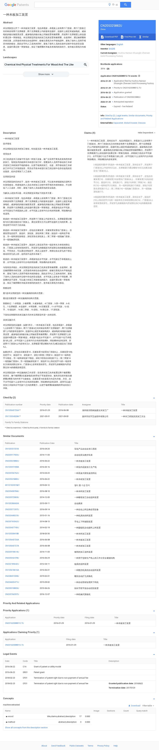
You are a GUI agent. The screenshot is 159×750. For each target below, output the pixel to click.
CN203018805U (12, 588)
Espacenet (118, 123)
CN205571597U (12, 509)
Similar (145, 37)
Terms (90, 746)
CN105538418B (12, 533)
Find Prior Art (130, 37)
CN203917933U (12, 455)
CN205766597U (12, 594)
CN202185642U (12, 564)
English (120, 44)
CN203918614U (12, 552)
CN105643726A (12, 410)
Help (116, 746)
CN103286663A (12, 503)
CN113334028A (12, 416)
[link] (9, 716)
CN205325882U (12, 461)
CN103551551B (12, 449)
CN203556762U (12, 473)
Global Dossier (130, 123)
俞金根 (112, 49)
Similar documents (137, 115)
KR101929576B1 (12, 485)
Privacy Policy (103, 746)
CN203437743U (12, 527)
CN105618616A (12, 570)
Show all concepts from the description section (26, 727)
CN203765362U (12, 521)
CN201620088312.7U (14, 623)
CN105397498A (12, 467)
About (44, 746)
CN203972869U (12, 497)
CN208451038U (12, 576)
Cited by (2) (110, 115)
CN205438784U (12, 491)
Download (135, 705)
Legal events (122, 115)
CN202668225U (12, 515)
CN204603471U (12, 582)
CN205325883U (12, 479)
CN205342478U (12, 558)
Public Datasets (77, 746)
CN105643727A (12, 546)
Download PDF (111, 37)
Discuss (141, 123)
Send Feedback (58, 746)
